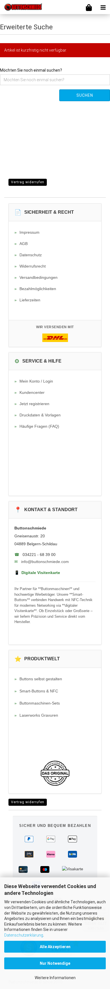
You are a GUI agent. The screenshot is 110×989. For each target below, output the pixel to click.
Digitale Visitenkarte (37, 572)
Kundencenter (29, 392)
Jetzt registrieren (31, 403)
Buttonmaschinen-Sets (37, 703)
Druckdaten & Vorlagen (37, 415)
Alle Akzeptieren (55, 946)
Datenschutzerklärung (23, 935)
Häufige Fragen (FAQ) (36, 426)
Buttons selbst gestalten (38, 679)
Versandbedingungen (36, 277)
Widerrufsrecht (30, 266)
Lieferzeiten (27, 300)
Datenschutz (28, 255)
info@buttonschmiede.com (45, 561)
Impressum (26, 232)
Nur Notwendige (55, 963)
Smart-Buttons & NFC (36, 691)
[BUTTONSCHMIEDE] (21, 7)
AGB (21, 243)
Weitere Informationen (55, 977)
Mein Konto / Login (33, 381)
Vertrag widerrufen (27, 182)
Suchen (84, 95)
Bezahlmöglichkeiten (35, 288)
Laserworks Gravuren (36, 715)
